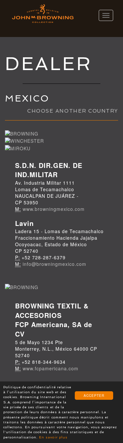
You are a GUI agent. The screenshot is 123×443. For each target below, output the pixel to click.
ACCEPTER (94, 395)
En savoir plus (53, 437)
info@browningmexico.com (54, 264)
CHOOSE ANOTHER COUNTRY (72, 111)
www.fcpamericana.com (50, 368)
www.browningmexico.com (54, 209)
